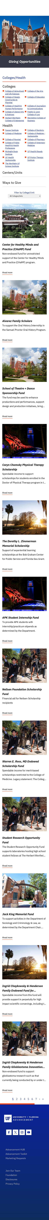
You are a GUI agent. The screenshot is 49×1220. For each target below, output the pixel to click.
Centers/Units (12, 172)
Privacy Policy (13, 1183)
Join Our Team (13, 1170)
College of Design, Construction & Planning (12, 100)
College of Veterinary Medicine (36, 144)
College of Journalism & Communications (36, 107)
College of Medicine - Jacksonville (36, 134)
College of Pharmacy (36, 139)
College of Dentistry (35, 130)
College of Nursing (13, 139)
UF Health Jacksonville (10, 158)
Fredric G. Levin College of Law (33, 113)
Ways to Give (12, 182)
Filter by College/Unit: (24, 192)
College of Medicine (13, 133)
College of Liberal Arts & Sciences (14, 113)
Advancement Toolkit (16, 1153)
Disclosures (11, 1179)
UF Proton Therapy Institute (35, 158)
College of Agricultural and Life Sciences (14, 92)
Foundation (11, 1175)
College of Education (36, 97)
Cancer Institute (12, 130)
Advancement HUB (15, 1149)
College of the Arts (35, 91)
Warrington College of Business (36, 119)
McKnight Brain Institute (11, 152)
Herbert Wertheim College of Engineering (14, 119)
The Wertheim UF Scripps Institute (12, 164)
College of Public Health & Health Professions (12, 145)
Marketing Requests (16, 1158)
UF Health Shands (35, 151)
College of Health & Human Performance (14, 107)
